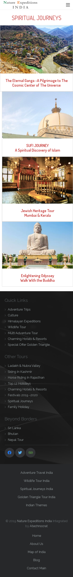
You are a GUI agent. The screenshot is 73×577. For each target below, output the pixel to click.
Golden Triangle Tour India (36, 497)
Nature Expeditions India (34, 521)
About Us (36, 544)
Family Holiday (18, 407)
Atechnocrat (39, 526)
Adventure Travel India (36, 473)
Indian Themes (36, 505)
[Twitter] (20, 453)
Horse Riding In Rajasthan (26, 377)
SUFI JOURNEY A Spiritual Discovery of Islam (37, 148)
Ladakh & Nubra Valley (24, 366)
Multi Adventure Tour (23, 333)
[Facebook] (9, 453)
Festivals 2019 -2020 (23, 395)
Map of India (37, 552)
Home (36, 536)
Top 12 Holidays (19, 383)
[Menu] (67, 5)
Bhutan (13, 434)
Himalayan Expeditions (24, 321)
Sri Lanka (14, 428)
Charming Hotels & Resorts (27, 339)
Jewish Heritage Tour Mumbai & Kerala (37, 213)
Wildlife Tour (17, 327)
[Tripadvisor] (30, 453)
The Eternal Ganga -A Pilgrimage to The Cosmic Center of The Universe (36, 83)
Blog (36, 560)
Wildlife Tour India (36, 481)
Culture (13, 315)
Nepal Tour (16, 440)
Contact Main (36, 568)
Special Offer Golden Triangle (29, 345)
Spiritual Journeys (20, 401)
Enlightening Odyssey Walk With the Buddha (37, 278)
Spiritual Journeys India (36, 489)
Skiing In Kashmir (20, 372)
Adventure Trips (19, 309)
